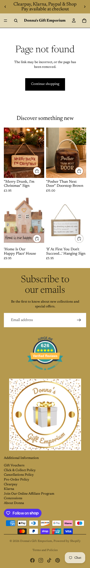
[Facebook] (32, 560)
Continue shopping (45, 84)
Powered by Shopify (67, 541)
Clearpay (11, 484)
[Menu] (5, 20)
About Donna (14, 503)
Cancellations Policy (19, 475)
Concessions (13, 498)
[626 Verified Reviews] (45, 373)
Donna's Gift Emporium (36, 541)
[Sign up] (79, 320)
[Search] (16, 20)
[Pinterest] (57, 560)
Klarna (9, 489)
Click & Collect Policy (20, 470)
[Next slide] (84, 6)
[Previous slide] (5, 6)
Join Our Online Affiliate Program (29, 494)
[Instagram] (41, 560)
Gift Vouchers (14, 465)
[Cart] (84, 20)
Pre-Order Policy (16, 479)
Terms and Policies (45, 550)
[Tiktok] (49, 560)
